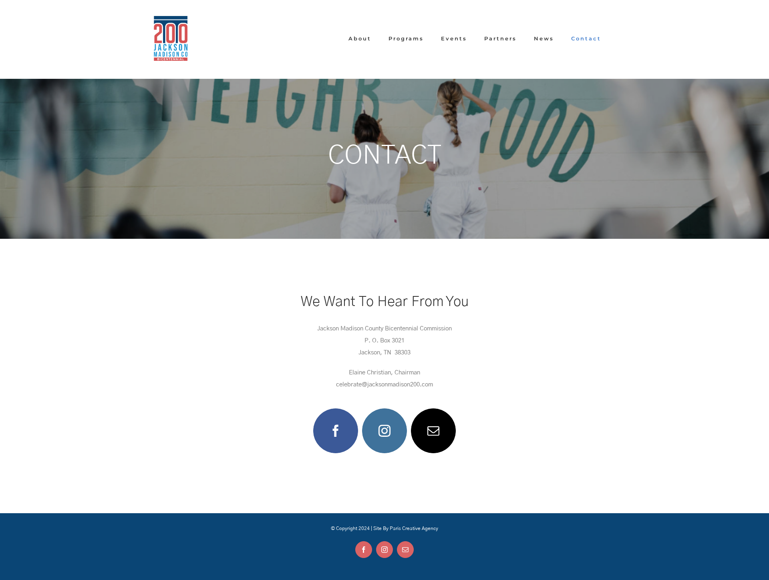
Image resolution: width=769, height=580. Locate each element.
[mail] (433, 430)
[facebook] (335, 430)
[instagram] (384, 430)
